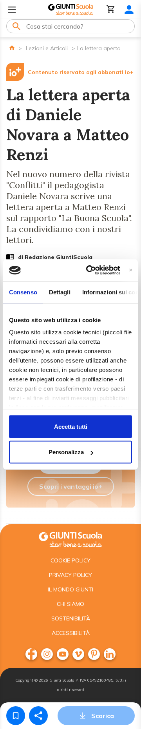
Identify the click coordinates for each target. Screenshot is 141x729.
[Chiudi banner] (130, 270)
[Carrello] (111, 9)
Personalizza (66, 452)
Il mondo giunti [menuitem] (70, 589)
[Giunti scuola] (70, 538)
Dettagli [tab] (59, 291)
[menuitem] (31, 654)
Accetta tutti (70, 426)
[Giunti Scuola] (71, 9)
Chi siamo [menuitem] (70, 604)
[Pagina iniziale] (11, 47)
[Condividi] (38, 715)
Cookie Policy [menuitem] (70, 560)
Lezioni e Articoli (47, 48)
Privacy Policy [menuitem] (70, 574)
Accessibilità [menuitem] (71, 633)
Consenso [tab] (23, 291)
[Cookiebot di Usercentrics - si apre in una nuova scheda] (89, 270)
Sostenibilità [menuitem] (70, 618)
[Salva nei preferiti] (15, 715)
